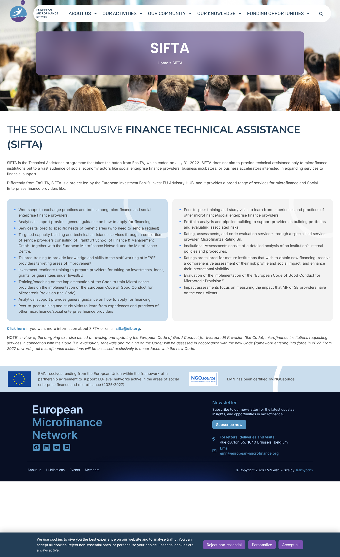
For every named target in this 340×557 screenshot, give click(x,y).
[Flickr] (66, 447)
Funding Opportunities (275, 13)
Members (92, 470)
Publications (55, 470)
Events (75, 470)
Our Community (167, 13)
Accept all (291, 544)
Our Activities (119, 13)
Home (163, 63)
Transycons (303, 470)
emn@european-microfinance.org (249, 453)
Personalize (262, 544)
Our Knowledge (216, 13)
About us (80, 13)
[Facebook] (36, 447)
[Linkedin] (46, 447)
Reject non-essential (224, 544)
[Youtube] (56, 447)
